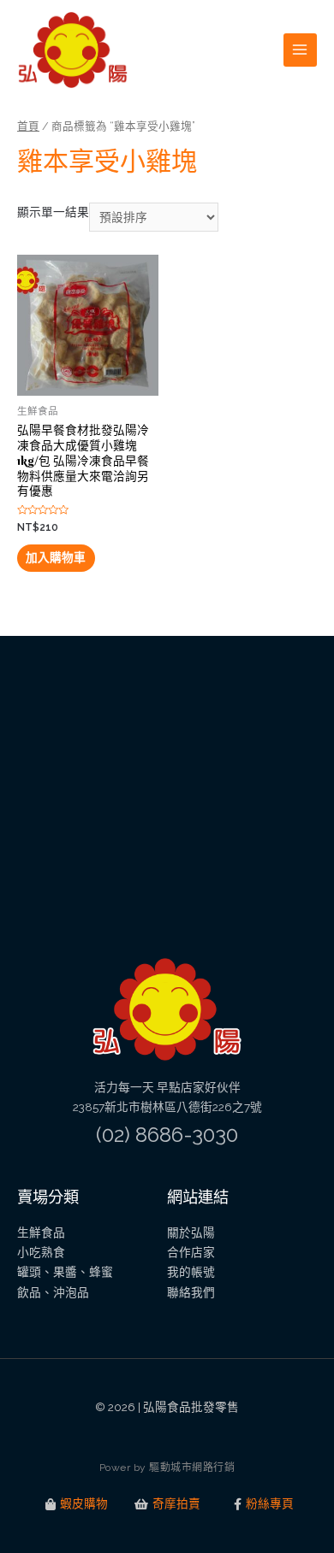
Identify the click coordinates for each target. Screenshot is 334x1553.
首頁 (28, 126)
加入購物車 (56, 557)
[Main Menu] (300, 50)
